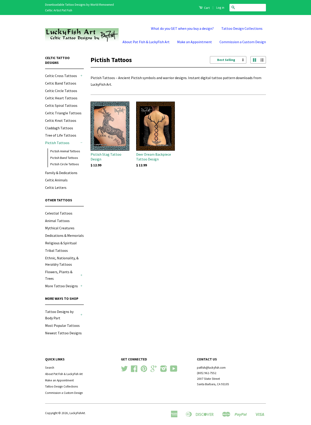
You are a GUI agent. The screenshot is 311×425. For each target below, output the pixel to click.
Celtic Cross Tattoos (61, 75)
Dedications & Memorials (64, 235)
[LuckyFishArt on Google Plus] (153, 370)
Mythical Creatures (59, 228)
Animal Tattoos (57, 220)
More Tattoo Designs (61, 286)
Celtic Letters (55, 187)
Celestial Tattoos (58, 213)
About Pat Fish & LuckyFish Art (146, 42)
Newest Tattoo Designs (63, 333)
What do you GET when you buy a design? (182, 28)
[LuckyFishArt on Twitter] (124, 370)
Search (49, 368)
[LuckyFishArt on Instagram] (163, 370)
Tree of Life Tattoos (60, 135)
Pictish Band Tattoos (64, 158)
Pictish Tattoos (57, 142)
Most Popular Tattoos (62, 325)
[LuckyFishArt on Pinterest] (143, 370)
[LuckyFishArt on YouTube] (173, 370)
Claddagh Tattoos (59, 128)
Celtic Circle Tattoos (61, 90)
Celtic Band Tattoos (60, 83)
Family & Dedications (61, 172)
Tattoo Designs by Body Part (59, 314)
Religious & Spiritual (61, 243)
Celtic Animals (56, 180)
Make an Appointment (194, 42)
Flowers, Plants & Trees (58, 275)
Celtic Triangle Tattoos (63, 113)
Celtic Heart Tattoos (61, 98)
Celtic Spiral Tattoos (61, 105)
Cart (206, 8)
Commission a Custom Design (242, 42)
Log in (220, 7)
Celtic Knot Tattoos (60, 120)
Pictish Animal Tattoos (65, 151)
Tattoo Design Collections (242, 28)
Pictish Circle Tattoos (64, 164)
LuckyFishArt (77, 413)
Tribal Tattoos (56, 250)
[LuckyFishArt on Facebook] (134, 370)
